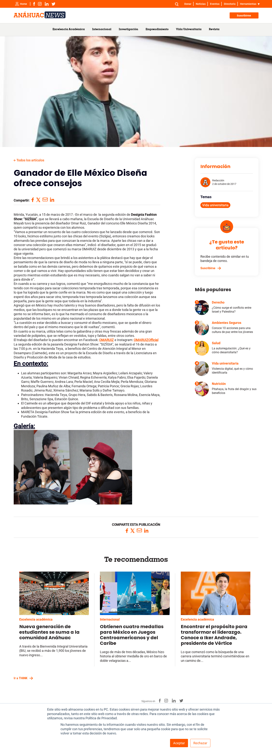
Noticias (201, 3)
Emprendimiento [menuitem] (157, 29)
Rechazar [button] (200, 743)
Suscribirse (207, 268)
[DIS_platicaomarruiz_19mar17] (73, 503)
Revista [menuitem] (214, 29)
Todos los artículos (30, 160)
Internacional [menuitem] (101, 29)
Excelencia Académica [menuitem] (69, 29)
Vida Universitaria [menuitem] (189, 29)
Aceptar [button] (179, 743)
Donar (187, 3)
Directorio (230, 3)
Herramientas (248, 3)
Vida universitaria (215, 205)
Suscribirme (244, 15)
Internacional (110, 619)
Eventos (214, 3)
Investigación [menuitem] (128, 29)
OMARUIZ (106, 340)
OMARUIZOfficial (146, 340)
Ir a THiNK (20, 678)
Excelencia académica (36, 619)
